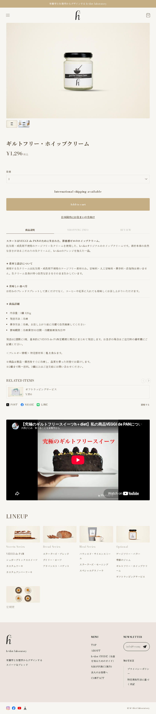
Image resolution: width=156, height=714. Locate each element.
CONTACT (97, 678)
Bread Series (51, 547)
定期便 (10, 607)
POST (14, 404)
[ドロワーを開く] (8, 15)
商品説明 (30, 230)
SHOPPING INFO (78, 230)
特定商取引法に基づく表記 (138, 682)
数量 (8, 172)
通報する (145, 404)
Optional (122, 547)
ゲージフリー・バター (128, 554)
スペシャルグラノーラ (92, 570)
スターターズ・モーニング (94, 564)
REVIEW (125, 230)
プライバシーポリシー (138, 671)
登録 (145, 646)
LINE (44, 404)
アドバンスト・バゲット (56, 566)
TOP (94, 645)
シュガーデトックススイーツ (22, 560)
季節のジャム (123, 560)
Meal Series (88, 547)
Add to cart (78, 204)
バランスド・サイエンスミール (95, 556)
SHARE (29, 404)
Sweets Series (15, 547)
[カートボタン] (148, 15)
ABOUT (96, 651)
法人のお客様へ (99, 672)
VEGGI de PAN (15, 554)
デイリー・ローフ (52, 560)
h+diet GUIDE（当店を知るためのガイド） (103, 659)
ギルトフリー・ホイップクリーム (132, 568)
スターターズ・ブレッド (56, 554)
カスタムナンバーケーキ (19, 572)
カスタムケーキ (14, 566)
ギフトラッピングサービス (130, 577)
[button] (148, 381)
